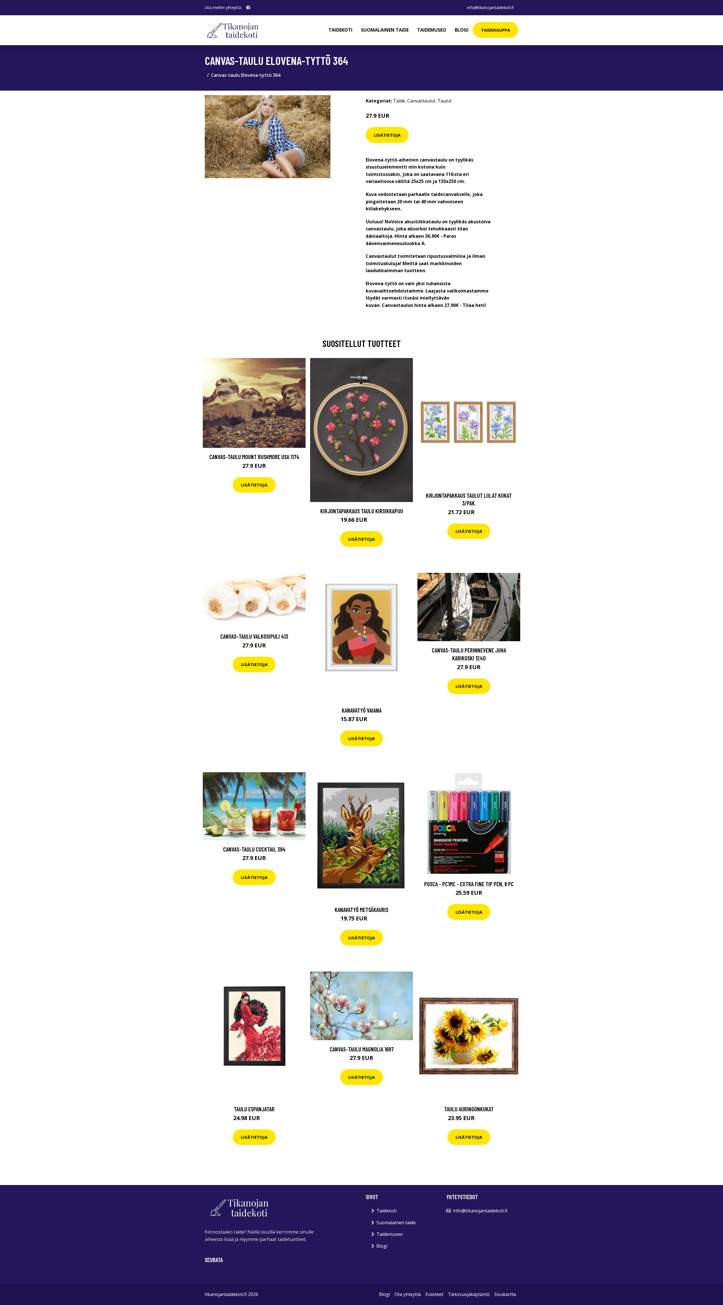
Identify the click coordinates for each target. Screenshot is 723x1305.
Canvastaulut (421, 101)
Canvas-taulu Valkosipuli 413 (254, 636)
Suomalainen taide (385, 30)
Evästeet (434, 1294)
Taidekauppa (495, 30)
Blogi (462, 30)
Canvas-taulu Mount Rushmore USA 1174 (254, 456)
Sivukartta (505, 1294)
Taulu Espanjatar (254, 1108)
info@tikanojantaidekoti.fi (490, 7)
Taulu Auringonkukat (469, 1108)
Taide (399, 101)
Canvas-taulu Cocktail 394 (254, 849)
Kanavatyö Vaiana (362, 710)
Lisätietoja (387, 135)
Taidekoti (340, 30)
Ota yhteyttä (408, 1294)
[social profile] (248, 7)
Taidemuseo (431, 30)
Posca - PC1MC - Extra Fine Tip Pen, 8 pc (469, 883)
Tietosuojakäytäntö (469, 1294)
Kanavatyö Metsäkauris (361, 909)
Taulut (444, 101)
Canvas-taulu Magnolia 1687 (362, 1049)
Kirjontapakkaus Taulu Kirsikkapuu (361, 510)
